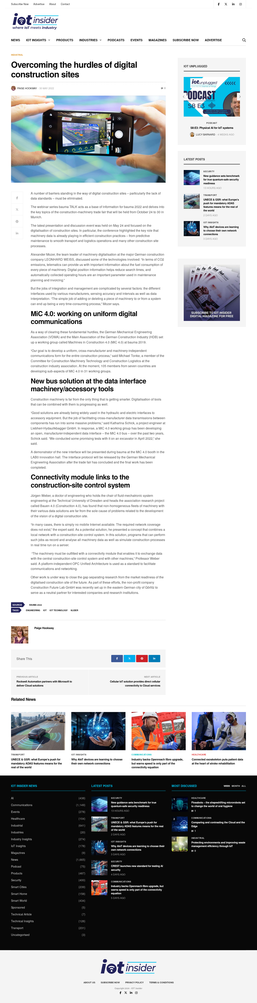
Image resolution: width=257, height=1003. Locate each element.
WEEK (227, 786)
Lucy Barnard (205, 134)
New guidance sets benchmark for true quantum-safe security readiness (221, 179)
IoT (45, 610)
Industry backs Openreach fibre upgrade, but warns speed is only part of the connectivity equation (157, 763)
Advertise (38, 4)
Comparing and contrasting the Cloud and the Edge (218, 824)
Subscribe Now (20, 4)
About (52, 4)
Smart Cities (19, 886)
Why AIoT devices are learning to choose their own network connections (221, 230)
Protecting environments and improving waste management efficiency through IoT (218, 844)
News (15, 40)
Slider (74, 610)
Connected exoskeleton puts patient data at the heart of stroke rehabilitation (217, 761)
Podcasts (116, 40)
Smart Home (19, 893)
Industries (88, 40)
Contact (65, 4)
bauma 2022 (35, 604)
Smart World (19, 900)
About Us (89, 982)
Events (137, 40)
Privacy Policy (134, 982)
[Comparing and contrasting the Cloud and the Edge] (180, 824)
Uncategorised (20, 934)
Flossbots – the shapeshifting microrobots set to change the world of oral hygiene (218, 804)
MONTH (236, 786)
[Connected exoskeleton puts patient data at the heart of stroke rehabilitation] (219, 731)
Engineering (33, 610)
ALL (244, 786)
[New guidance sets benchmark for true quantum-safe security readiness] (192, 177)
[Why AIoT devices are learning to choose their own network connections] (192, 228)
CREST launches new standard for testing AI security (137, 867)
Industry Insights (21, 839)
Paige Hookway (27, 88)
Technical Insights (22, 921)
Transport (210, 195)
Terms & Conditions (161, 982)
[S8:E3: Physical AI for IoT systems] (212, 97)
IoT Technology (59, 610)
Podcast (211, 123)
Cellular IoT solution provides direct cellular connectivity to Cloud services (135, 683)
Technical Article (21, 914)
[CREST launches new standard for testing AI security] (99, 867)
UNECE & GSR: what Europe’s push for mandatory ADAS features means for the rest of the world (221, 205)
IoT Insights (36, 40)
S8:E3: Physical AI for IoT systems (211, 128)
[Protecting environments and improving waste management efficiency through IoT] (180, 844)
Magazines (158, 40)
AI (12, 798)
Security (209, 171)
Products (64, 40)
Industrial (17, 55)
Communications (142, 755)
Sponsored (18, 907)
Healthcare (199, 755)
